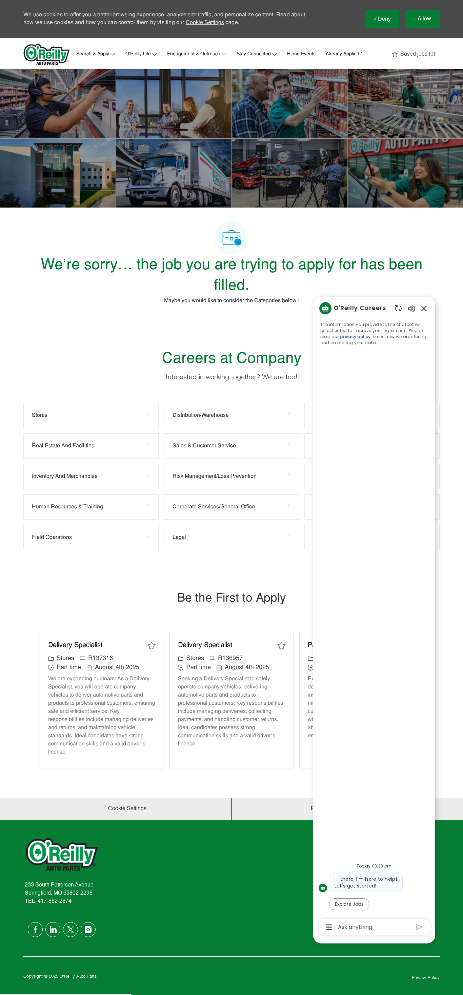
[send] (419, 927)
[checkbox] (151, 646)
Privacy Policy (426, 978)
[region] (374, 617)
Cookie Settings (205, 22)
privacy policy (355, 336)
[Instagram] (88, 929)
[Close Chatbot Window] (424, 308)
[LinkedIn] (52, 929)
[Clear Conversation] (398, 308)
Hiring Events (301, 54)
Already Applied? (344, 54)
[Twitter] (70, 929)
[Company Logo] (47, 54)
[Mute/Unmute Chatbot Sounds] (411, 308)
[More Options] (329, 927)
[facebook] (35, 929)
